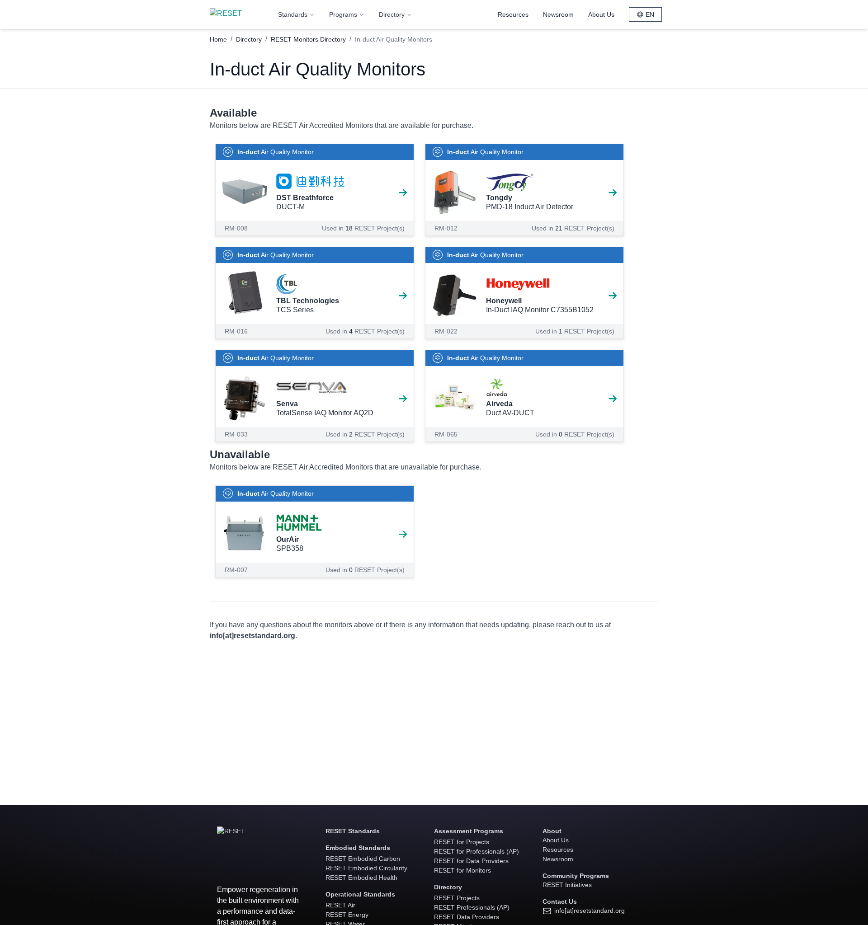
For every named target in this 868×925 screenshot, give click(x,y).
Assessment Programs (468, 831)
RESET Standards (353, 831)
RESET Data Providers (466, 916)
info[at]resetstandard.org (588, 910)
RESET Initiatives (567, 884)
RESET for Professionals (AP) (476, 851)
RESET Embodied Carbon (363, 858)
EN (650, 14)
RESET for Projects (461, 841)
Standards (292, 14)
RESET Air (340, 905)
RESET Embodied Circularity (366, 868)
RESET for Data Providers (471, 860)
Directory (392, 14)
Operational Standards (360, 894)
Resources (513, 14)
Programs (343, 14)
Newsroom (558, 14)
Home (218, 39)
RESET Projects (457, 898)
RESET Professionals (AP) (471, 907)
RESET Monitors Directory (308, 39)
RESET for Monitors (462, 870)
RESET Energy (347, 914)
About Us (601, 14)
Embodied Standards (358, 847)
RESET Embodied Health (361, 877)
